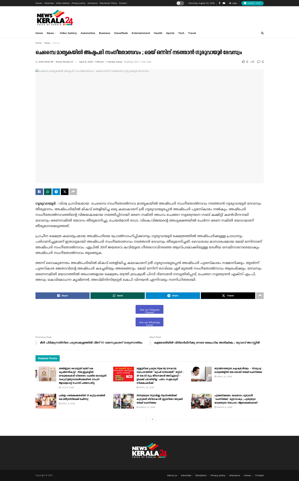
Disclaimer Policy (108, 3)
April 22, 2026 (224, 376)
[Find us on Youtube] (224, 3)
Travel (192, 33)
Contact (123, 3)
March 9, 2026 (224, 407)
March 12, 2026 (146, 407)
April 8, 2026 (68, 403)
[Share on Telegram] (56, 191)
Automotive (88, 33)
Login (234, 3)
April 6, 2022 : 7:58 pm (91, 61)
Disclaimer (201, 475)
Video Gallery (63, 3)
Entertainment (141, 33)
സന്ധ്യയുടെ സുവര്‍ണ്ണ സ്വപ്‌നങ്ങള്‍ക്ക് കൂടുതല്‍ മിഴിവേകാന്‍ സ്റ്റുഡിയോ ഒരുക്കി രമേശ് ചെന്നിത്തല (160, 399)
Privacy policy (78, 3)
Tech (181, 33)
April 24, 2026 (146, 387)
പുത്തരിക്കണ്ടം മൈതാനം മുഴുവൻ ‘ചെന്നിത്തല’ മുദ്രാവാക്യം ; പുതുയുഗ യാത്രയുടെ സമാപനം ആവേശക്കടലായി (235, 399)
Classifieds (121, 33)
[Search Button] (262, 33)
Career (38, 3)
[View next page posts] (152, 419)
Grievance (93, 3)
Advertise (49, 3)
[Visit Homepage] (55, 17)
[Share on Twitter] (65, 191)
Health (158, 33)
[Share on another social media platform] (73, 191)
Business (104, 33)
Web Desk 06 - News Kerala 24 (56, 61)
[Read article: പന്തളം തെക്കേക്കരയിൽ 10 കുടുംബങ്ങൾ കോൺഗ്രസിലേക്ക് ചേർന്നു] (45, 401)
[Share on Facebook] (39, 191)
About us (172, 475)
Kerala (56, 43)
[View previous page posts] (146, 419)
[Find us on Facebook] (219, 3)
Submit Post (254, 3)
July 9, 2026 (67, 387)
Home (39, 33)
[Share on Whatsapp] (48, 191)
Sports (170, 33)
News (50, 33)
